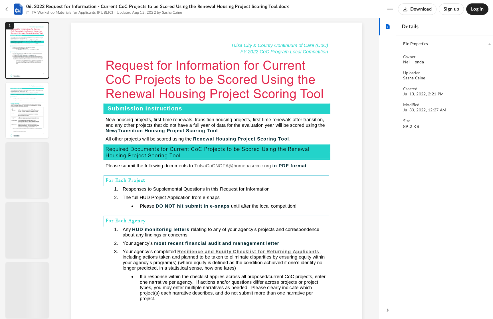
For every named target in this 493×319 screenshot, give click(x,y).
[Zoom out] (217, 305)
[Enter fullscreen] (269, 305)
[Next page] (205, 305)
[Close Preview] (6, 9)
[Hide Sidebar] (387, 310)
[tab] (387, 26)
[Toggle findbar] (174, 305)
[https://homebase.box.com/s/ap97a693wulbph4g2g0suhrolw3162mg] (248, 251)
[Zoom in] (236, 305)
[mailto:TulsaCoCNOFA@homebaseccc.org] (232, 167)
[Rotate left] (248, 305)
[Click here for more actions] (390, 9)
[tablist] (387, 26)
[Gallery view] (259, 305)
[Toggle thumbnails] (164, 305)
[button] (27, 50)
